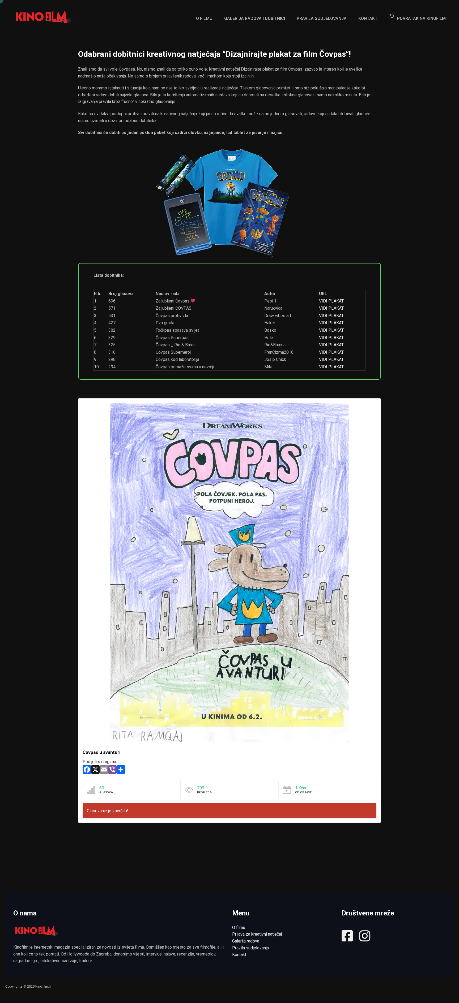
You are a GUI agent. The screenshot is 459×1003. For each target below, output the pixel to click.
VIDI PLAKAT (331, 301)
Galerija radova (245, 941)
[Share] (121, 771)
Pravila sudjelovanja (250, 947)
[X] (95, 771)
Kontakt (239, 954)
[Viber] (112, 771)
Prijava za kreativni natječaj (257, 934)
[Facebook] (87, 771)
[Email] (104, 771)
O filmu (238, 927)
